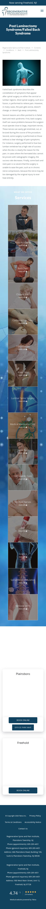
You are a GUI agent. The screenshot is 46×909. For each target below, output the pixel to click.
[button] (42, 11)
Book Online (23, 720)
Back (20, 50)
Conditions (10, 50)
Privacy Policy (35, 815)
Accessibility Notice (33, 822)
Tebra (34, 899)
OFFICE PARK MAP (23, 727)
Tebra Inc (22, 816)
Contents (37, 48)
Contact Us (23, 828)
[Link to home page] (19, 12)
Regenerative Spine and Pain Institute (17, 48)
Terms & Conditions (13, 822)
